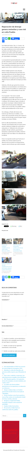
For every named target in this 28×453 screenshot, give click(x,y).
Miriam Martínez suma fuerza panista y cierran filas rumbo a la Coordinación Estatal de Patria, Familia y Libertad (13, 396)
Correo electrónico (7, 326)
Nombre (4, 319)
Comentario (5, 299)
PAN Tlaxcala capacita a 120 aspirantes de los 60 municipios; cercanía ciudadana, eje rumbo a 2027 (14, 380)
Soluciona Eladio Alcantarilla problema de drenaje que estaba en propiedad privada (18, 247)
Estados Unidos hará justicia (11, 406)
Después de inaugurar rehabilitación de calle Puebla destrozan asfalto (6, 247)
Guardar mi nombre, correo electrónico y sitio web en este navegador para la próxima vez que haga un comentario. (13, 340)
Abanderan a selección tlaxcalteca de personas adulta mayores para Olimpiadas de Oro (14, 371)
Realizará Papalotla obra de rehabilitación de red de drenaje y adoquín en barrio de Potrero (7, 266)
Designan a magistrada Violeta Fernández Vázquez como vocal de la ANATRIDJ (12, 402)
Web (3, 332)
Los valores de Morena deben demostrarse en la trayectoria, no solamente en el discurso (14, 386)
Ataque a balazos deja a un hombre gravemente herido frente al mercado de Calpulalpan (13, 391)
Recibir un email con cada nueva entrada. (14, 351)
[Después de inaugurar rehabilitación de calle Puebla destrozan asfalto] (7, 241)
